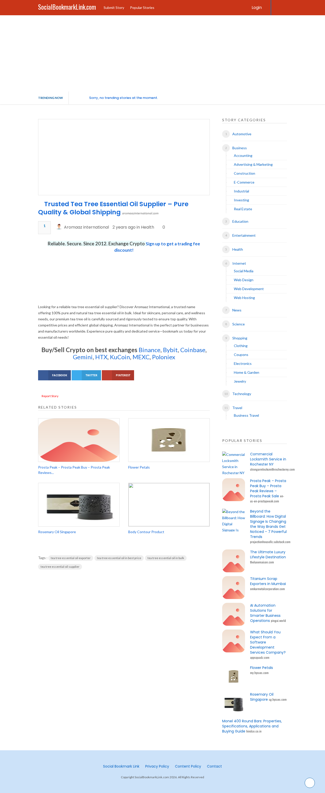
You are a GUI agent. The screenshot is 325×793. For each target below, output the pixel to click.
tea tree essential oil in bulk (166, 558)
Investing (241, 200)
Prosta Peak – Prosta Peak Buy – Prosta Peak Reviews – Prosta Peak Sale (268, 488)
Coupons (241, 354)
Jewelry (240, 381)
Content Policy (188, 766)
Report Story (50, 396)
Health (147, 227)
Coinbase (192, 349)
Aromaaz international (86, 227)
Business (239, 148)
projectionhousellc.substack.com (270, 542)
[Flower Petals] (168, 440)
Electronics (243, 363)
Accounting (243, 155)
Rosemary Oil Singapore (57, 532)
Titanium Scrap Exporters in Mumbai (268, 581)
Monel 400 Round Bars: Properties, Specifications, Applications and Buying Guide (252, 726)
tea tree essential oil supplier (60, 566)
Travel (237, 408)
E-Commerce (244, 182)
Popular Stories (142, 7)
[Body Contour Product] (168, 504)
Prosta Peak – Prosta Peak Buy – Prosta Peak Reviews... (74, 470)
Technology (241, 394)
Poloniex (163, 357)
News (236, 310)
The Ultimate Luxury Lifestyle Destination (268, 554)
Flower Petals (139, 467)
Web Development (249, 289)
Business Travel (246, 415)
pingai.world (278, 620)
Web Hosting (244, 297)
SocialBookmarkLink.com (67, 6)
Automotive (241, 134)
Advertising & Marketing (253, 164)
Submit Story (114, 7)
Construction (244, 173)
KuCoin (120, 357)
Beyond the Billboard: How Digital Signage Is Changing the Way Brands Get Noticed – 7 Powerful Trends (268, 524)
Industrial (241, 191)
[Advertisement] (162, 53)
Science (238, 324)
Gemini (83, 357)
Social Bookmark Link (121, 766)
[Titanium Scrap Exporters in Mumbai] (233, 587)
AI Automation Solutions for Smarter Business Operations (265, 613)
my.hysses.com (259, 672)
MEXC (141, 357)
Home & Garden (246, 372)
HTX (101, 357)
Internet (239, 263)
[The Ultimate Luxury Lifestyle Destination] (233, 560)
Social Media (243, 271)
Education (240, 221)
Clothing (241, 345)
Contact (214, 766)
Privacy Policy (157, 766)
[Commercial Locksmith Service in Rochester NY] (233, 463)
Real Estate (243, 209)
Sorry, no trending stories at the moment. (123, 97)
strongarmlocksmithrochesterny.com (272, 469)
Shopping (239, 338)
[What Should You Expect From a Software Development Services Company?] (233, 641)
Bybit (170, 349)
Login (257, 7)
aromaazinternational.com (140, 213)
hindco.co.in (254, 731)
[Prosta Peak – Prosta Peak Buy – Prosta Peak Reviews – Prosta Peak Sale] (78, 440)
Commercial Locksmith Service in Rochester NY (268, 459)
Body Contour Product (146, 532)
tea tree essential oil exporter (71, 558)
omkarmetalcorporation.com (267, 589)
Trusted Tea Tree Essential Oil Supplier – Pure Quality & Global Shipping (113, 208)
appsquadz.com (259, 657)
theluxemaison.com (262, 562)
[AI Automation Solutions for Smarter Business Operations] (233, 614)
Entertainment (244, 235)
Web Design (243, 280)
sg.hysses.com (278, 699)
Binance (149, 349)
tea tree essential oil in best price (119, 558)
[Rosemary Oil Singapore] (78, 504)
